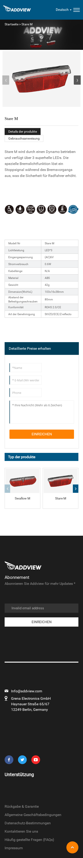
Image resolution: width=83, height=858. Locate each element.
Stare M (60, 498)
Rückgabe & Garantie (22, 806)
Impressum (14, 848)
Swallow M (22, 498)
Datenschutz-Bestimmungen (28, 823)
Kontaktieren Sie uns (21, 831)
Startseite (11, 24)
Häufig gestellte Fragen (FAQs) (29, 839)
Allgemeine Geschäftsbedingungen (33, 815)
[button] (77, 80)
